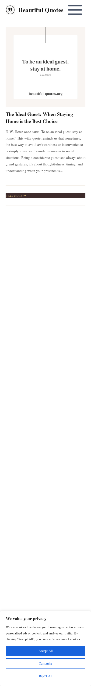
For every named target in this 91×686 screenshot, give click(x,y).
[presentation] (45, 67)
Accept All (45, 650)
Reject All (45, 676)
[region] (45, 648)
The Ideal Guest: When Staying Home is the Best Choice (39, 117)
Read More (16, 196)
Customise (45, 663)
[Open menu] (74, 10)
